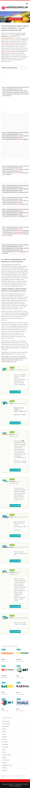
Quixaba (4, 736)
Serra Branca (5, 726)
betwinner (19, 230)
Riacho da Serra (23, 370)
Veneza (4, 731)
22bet (2, 53)
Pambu (4, 752)
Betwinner (5, 235)
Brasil (12, 776)
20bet (17, 201)
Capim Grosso (6, 721)
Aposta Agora (14, 392)
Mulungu (4, 767)
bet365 (18, 169)
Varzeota (4, 770)
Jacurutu (4, 739)
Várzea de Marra (6, 755)
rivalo (17, 212)
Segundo (4, 757)
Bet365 (23, 51)
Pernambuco (17, 776)
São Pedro (5, 742)
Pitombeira (5, 747)
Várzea (4, 729)
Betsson (8, 43)
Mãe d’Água (5, 744)
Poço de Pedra (6, 724)
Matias (4, 734)
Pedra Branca (5, 760)
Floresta (4, 762)
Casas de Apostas (5, 776)
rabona (18, 248)
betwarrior (19, 136)
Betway (14, 43)
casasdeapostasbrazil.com (8, 38)
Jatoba (4, 749)
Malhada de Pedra (7, 765)
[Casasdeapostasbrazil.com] (15, 8)
